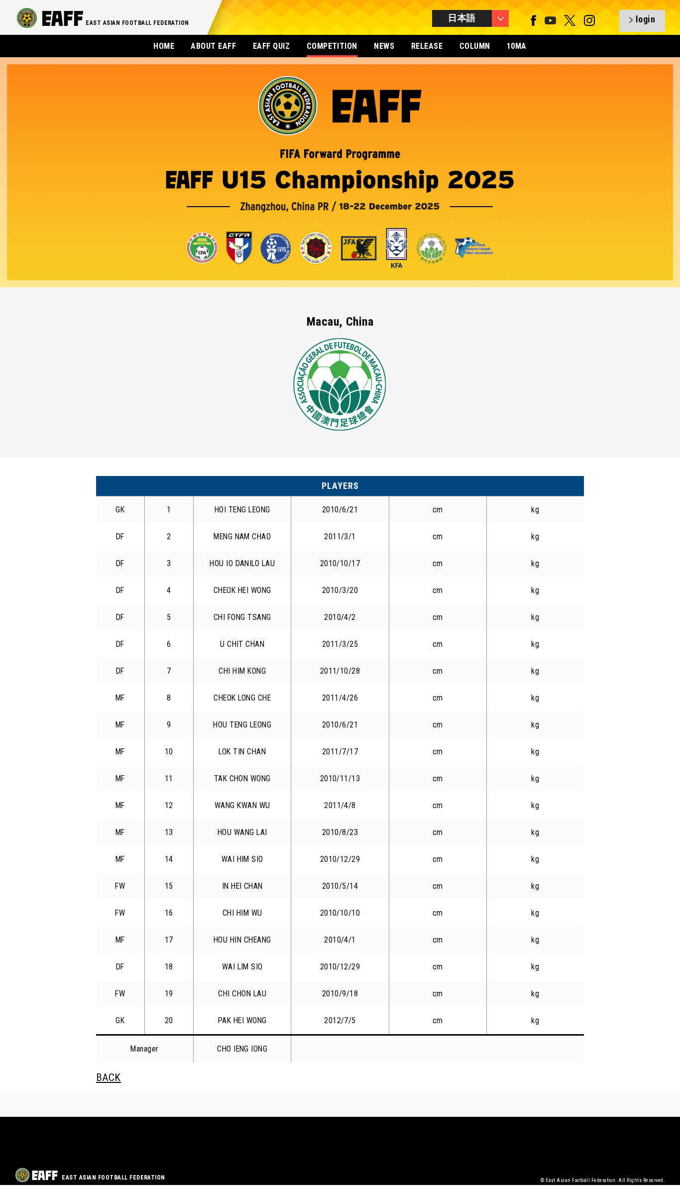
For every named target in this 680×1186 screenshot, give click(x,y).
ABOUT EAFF (213, 46)
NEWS (384, 46)
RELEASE (427, 46)
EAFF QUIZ (271, 46)
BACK (108, 1077)
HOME (163, 46)
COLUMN (474, 46)
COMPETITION (332, 46)
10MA (517, 46)
